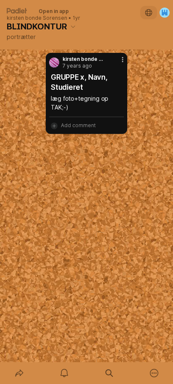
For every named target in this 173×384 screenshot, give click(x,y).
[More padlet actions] (153, 373)
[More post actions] (117, 63)
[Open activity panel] (64, 373)
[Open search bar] (109, 373)
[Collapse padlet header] (73, 26)
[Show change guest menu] (165, 12)
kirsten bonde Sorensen (37, 18)
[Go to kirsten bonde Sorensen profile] (54, 62)
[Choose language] (148, 12)
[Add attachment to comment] (54, 125)
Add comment (78, 125)
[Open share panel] (19, 373)
